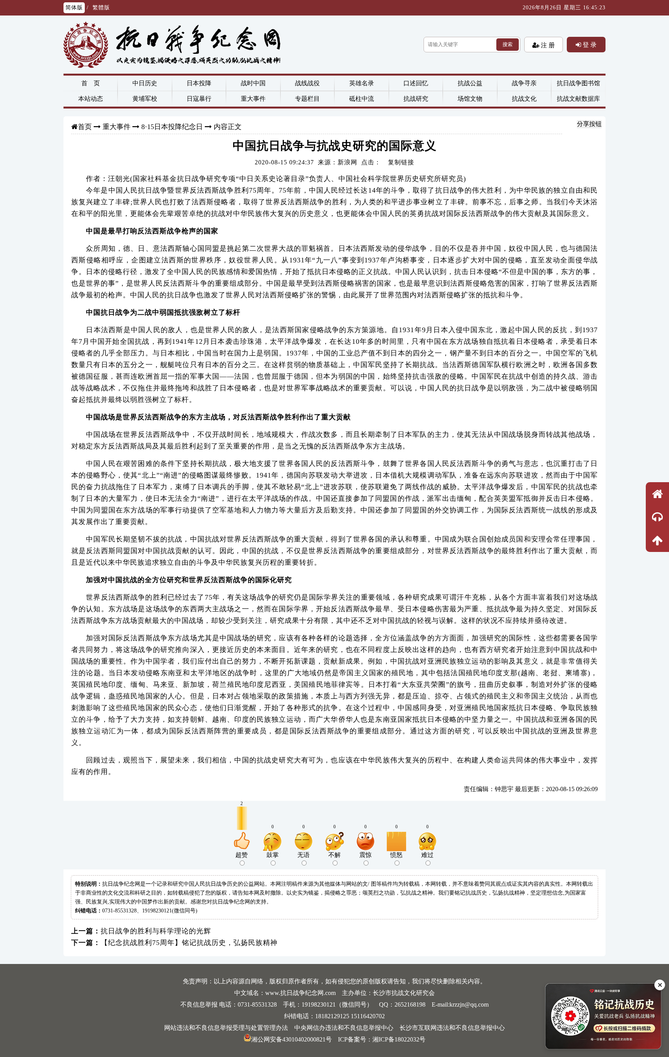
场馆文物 (470, 98)
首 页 (90, 83)
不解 (334, 855)
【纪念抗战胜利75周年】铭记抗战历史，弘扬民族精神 (189, 943)
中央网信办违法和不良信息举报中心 (343, 1027)
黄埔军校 (144, 98)
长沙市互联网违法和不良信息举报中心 (452, 1027)
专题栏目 (307, 98)
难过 (427, 855)
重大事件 (253, 98)
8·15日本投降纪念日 (172, 127)
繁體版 (101, 7)
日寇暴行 (199, 98)
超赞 (241, 855)
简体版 (74, 7)
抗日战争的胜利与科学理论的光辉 (156, 931)
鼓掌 (272, 855)
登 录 (589, 44)
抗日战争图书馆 (578, 83)
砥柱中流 (361, 98)
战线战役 (307, 83)
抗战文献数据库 (578, 98)
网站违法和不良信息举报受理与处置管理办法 (226, 1027)
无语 (303, 855)
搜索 (508, 44)
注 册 (547, 45)
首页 (85, 126)
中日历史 (144, 83)
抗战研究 (415, 98)
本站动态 (90, 98)
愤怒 (396, 855)
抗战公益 (470, 83)
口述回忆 (415, 83)
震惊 (365, 855)
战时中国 (253, 83)
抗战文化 (524, 98)
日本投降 (199, 83)
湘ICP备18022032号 (398, 1039)
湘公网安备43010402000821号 (291, 1039)
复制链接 (401, 162)
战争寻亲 (524, 83)
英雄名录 (361, 83)
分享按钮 (589, 124)
